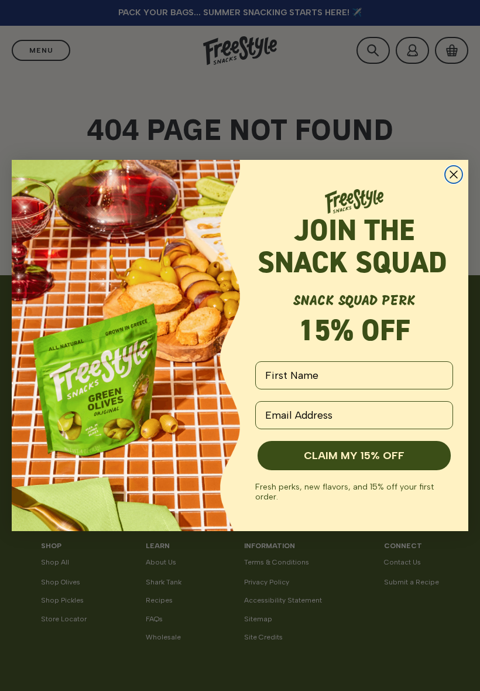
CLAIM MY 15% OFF (354, 455)
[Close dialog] (453, 174)
